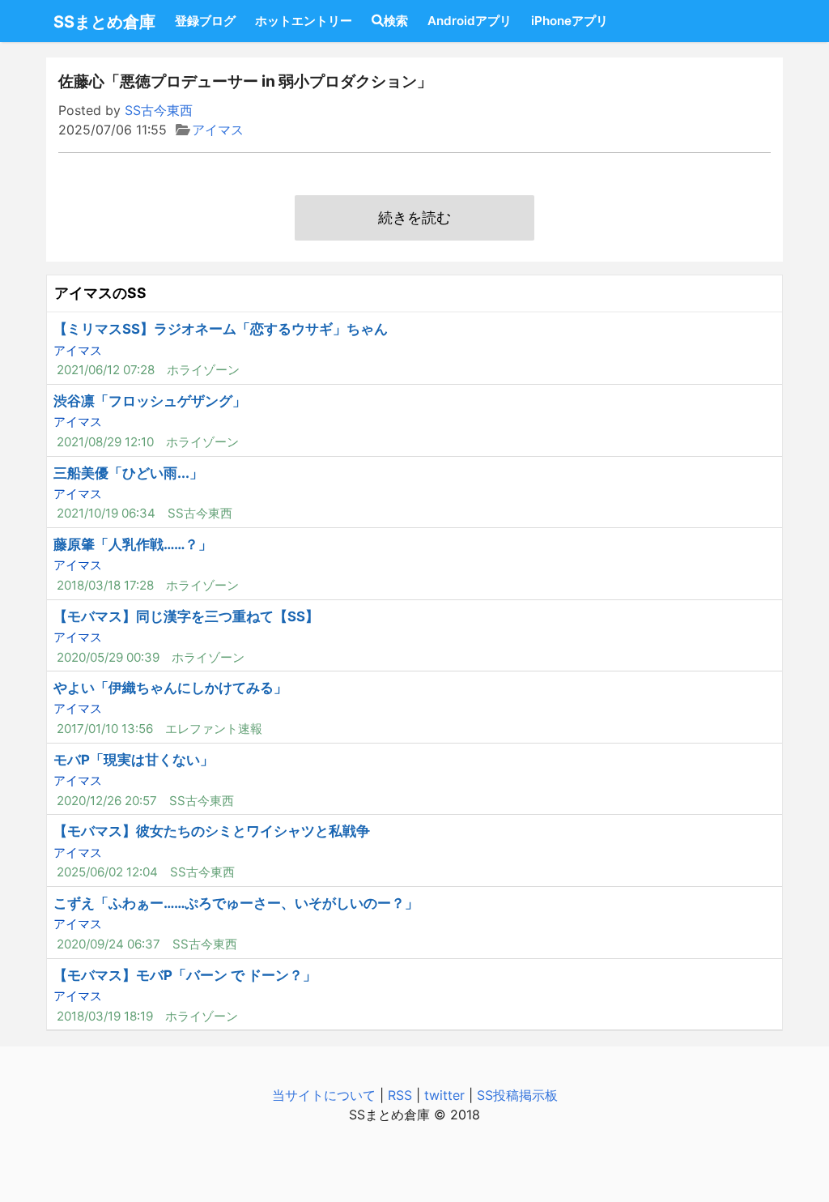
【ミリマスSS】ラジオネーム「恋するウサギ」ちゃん (220, 329)
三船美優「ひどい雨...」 (128, 473)
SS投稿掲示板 (517, 1095)
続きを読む (414, 217)
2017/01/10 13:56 (105, 728)
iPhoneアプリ (569, 20)
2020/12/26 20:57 (107, 800)
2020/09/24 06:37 (108, 944)
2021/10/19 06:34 (106, 513)
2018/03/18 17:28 (105, 585)
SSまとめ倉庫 (104, 22)
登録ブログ (205, 20)
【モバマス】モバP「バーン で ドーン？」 (185, 975)
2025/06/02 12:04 (107, 872)
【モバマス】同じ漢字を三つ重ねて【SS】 (186, 616)
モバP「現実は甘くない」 (133, 760)
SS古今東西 (159, 110)
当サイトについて (324, 1095)
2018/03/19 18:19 (105, 1016)
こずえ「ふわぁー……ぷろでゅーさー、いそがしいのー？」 (236, 903)
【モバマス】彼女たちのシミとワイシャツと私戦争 (211, 831)
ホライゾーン (203, 369)
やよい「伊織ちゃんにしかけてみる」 (170, 688)
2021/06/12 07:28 (106, 369)
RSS (400, 1095)
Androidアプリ (469, 20)
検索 (396, 20)
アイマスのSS (100, 292)
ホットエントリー (303, 20)
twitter (444, 1095)
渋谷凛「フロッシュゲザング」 (149, 401)
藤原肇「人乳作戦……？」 (132, 544)
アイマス (218, 129)
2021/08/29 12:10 (105, 442)
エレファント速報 (213, 728)
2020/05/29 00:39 (108, 657)
